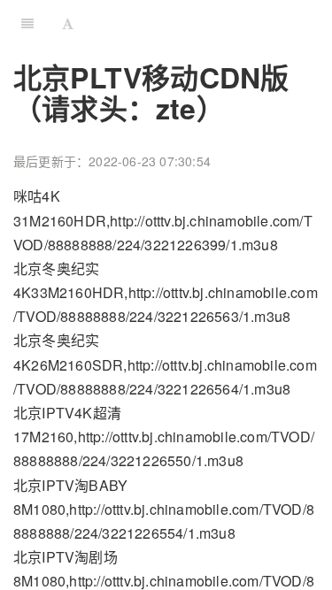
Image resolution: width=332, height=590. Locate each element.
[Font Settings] (68, 22)
